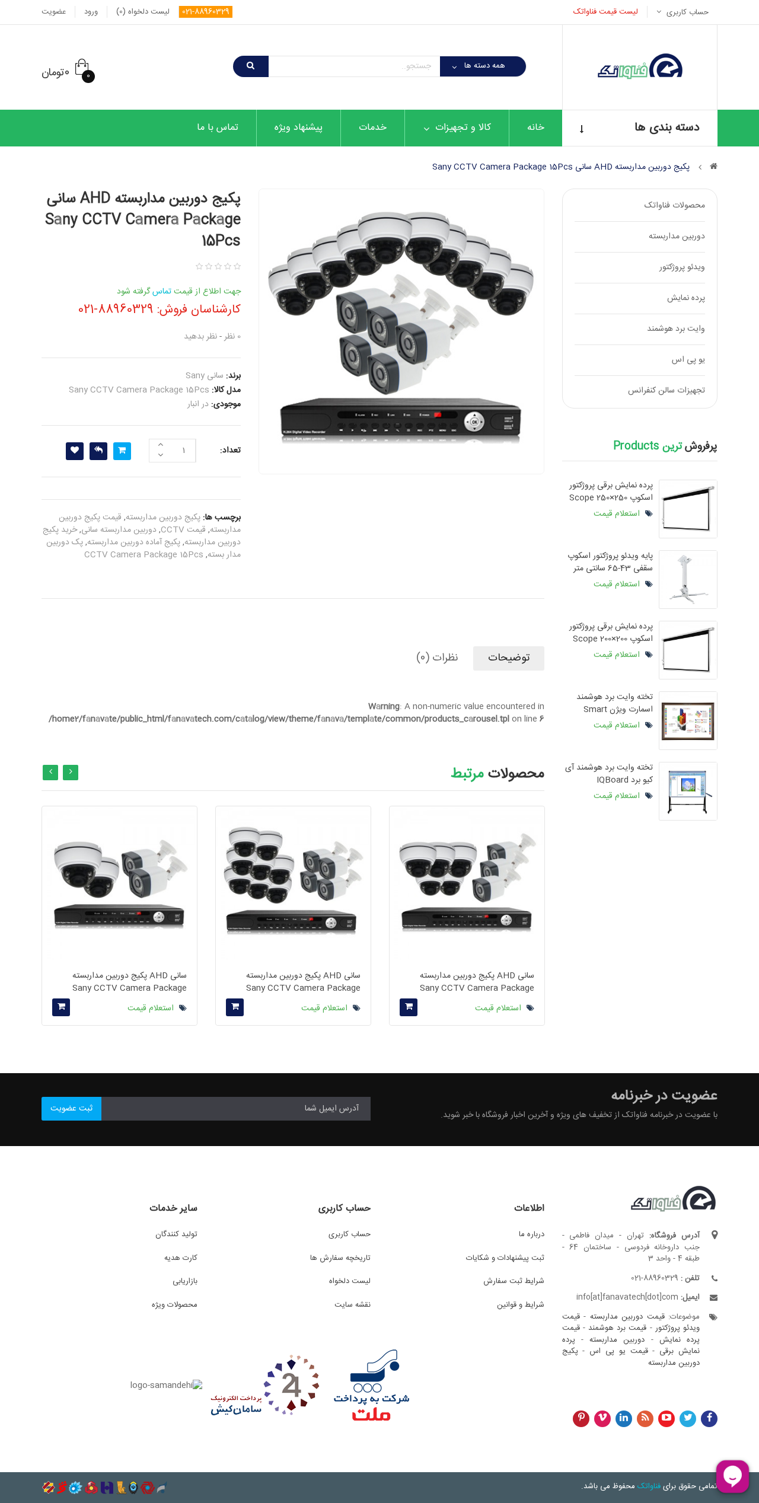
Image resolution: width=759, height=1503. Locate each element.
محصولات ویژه (174, 1304)
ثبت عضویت (71, 1109)
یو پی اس (688, 360)
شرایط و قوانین (520, 1304)
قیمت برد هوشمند (617, 1328)
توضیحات (509, 658)
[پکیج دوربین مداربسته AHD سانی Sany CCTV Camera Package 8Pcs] (467, 883)
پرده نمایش (686, 298)
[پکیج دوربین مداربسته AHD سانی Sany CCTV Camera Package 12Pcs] (293, 883)
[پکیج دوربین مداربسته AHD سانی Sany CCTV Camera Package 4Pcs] (119, 883)
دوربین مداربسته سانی (119, 530)
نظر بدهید (200, 337)
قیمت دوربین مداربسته (627, 1316)
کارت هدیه (180, 1258)
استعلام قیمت (618, 514)
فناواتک (649, 1486)
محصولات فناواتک (675, 206)
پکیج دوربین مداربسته (163, 517)
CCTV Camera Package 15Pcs (143, 555)
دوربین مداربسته (677, 236)
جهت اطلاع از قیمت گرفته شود (179, 292)
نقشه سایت (352, 1304)
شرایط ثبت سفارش (513, 1281)
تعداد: (230, 450)
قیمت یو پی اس (618, 1351)
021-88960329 (205, 12)
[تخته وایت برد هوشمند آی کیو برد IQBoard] (688, 791)
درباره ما (531, 1234)
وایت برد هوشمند (676, 329)
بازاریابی (185, 1281)
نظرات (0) (437, 658)
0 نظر (232, 337)
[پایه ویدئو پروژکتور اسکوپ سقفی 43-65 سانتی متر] (688, 579)
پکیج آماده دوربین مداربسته (133, 542)
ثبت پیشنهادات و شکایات (505, 1258)
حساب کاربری (350, 1234)
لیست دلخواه (350, 1281)
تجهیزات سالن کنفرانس (666, 391)
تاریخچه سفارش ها (340, 1258)
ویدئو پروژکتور (682, 267)
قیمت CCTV (183, 530)
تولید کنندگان (176, 1234)
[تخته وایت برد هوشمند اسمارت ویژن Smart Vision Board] (688, 721)
